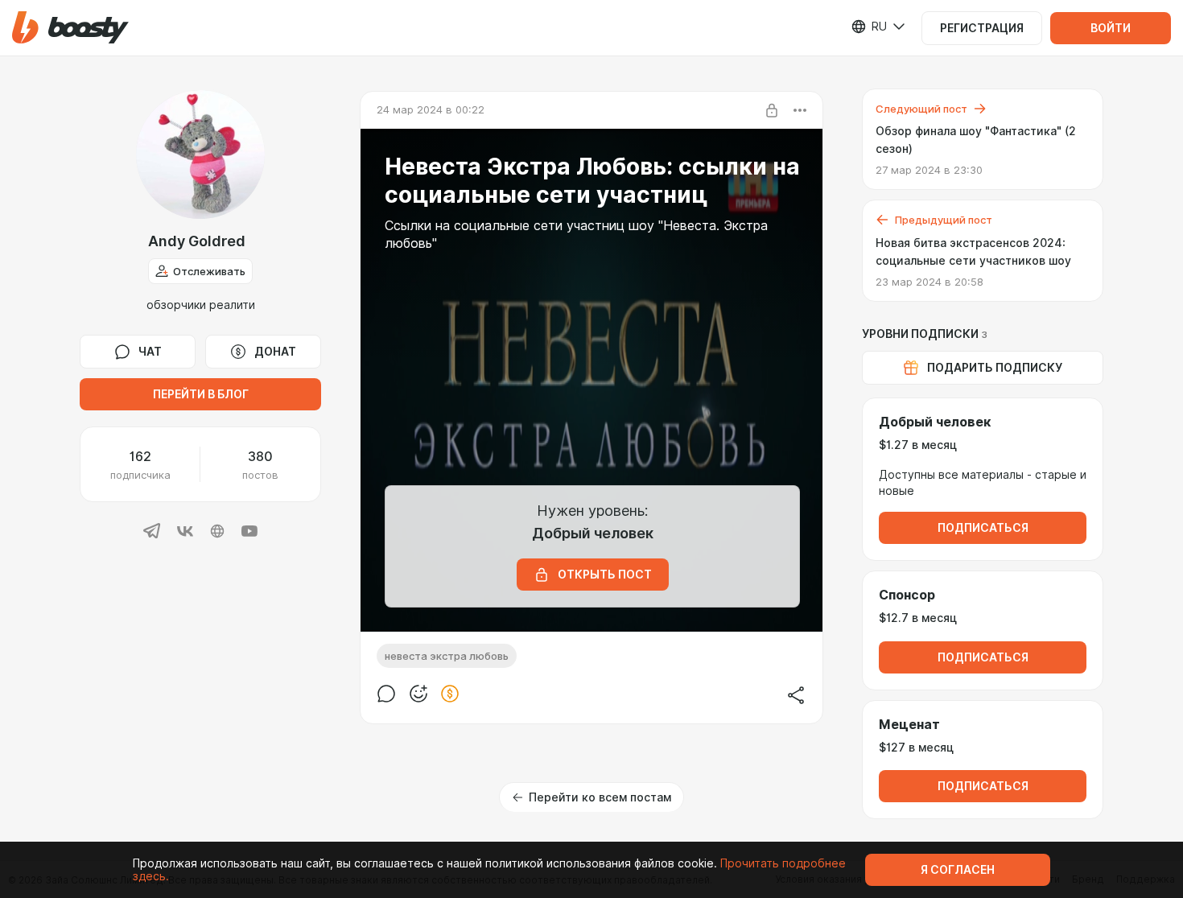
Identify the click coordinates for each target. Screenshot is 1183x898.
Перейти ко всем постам (600, 797)
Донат (275, 351)
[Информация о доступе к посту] (772, 110)
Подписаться (983, 527)
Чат (150, 351)
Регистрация (982, 28)
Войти (1110, 28)
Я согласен (958, 869)
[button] (70, 27)
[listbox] (869, 27)
